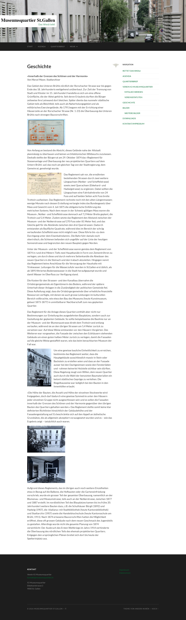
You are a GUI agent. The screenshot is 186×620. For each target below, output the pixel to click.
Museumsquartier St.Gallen (28, 20)
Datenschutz (124, 573)
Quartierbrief (58, 47)
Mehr (72, 47)
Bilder (126, 108)
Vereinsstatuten (133, 97)
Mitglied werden (134, 92)
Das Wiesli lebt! (46, 24)
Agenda (42, 47)
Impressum (124, 570)
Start (30, 47)
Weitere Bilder (132, 113)
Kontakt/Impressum (133, 123)
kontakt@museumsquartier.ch (40, 577)
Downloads (129, 118)
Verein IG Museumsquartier (138, 86)
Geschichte (129, 102)
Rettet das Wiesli (132, 71)
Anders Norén (142, 609)
